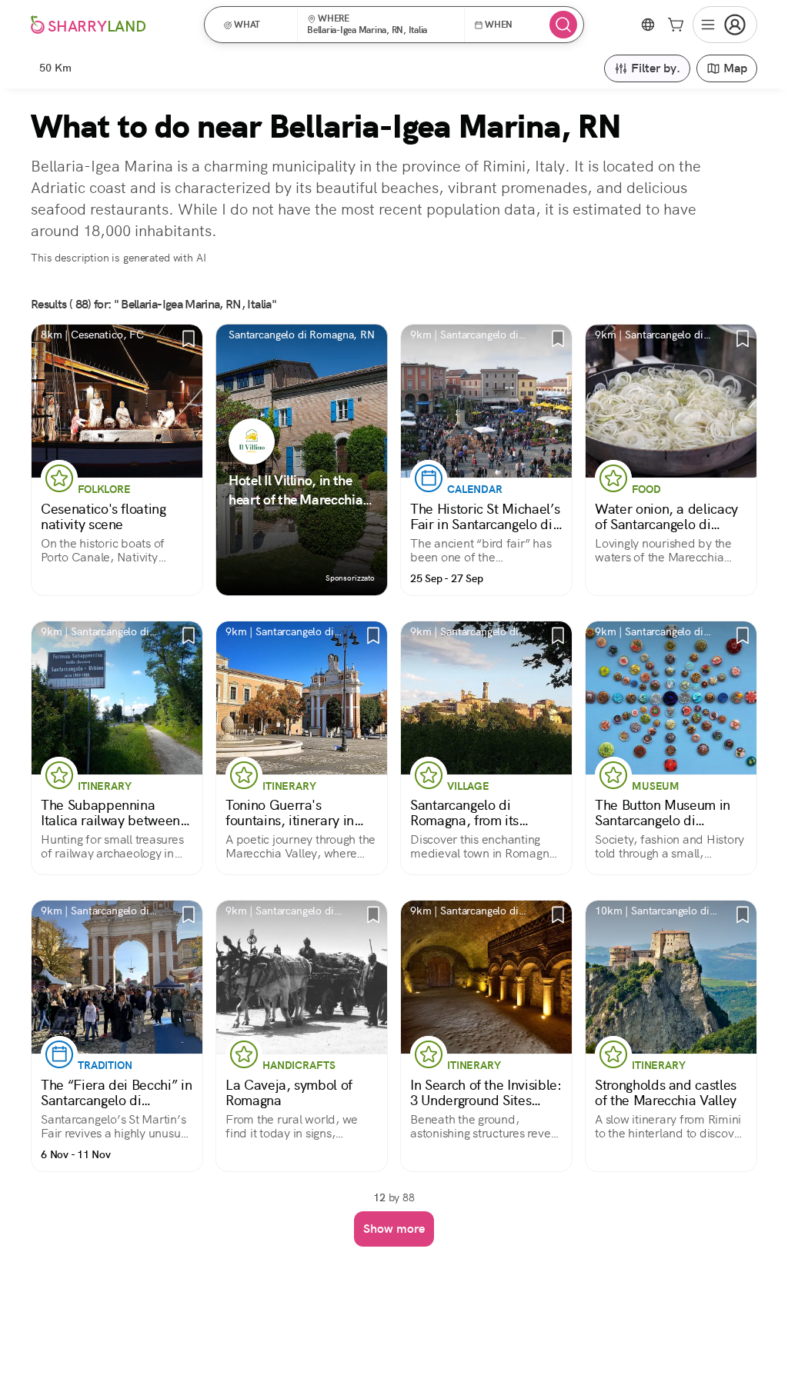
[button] (256, 24)
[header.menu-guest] (725, 24)
